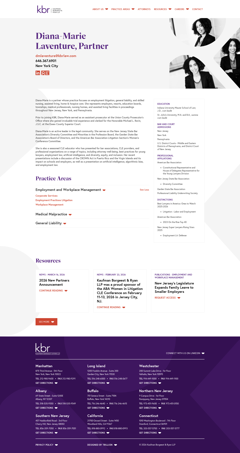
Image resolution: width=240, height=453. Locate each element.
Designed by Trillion (100, 444)
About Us (98, 9)
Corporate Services (47, 195)
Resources (160, 9)
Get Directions (45, 382)
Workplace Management (49, 204)
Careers (179, 9)
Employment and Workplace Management (68, 190)
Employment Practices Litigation (54, 200)
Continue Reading (51, 290)
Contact (197, 9)
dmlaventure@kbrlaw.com (56, 55)
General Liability (49, 223)
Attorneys (144, 9)
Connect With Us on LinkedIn (183, 353)
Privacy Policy (45, 444)
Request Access (165, 297)
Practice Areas (120, 9)
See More (44, 321)
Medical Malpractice (51, 214)
